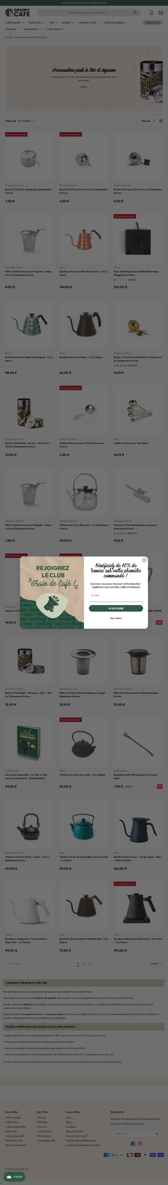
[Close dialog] (144, 560)
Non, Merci (116, 618)
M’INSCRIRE (116, 608)
